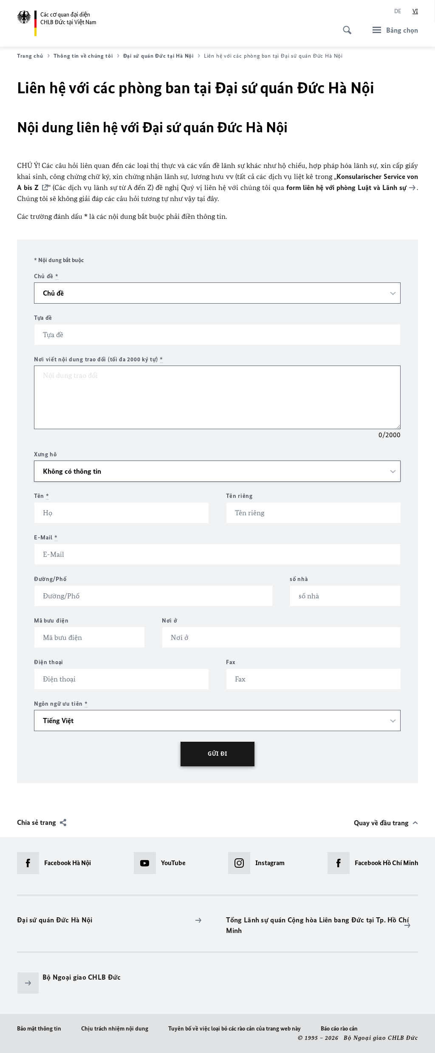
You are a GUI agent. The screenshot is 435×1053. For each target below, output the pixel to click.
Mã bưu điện (51, 620)
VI (415, 11)
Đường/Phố (50, 579)
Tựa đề (43, 317)
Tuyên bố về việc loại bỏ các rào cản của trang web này (234, 1028)
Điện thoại (48, 662)
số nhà (299, 579)
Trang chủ (30, 56)
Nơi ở (170, 620)
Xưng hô (45, 454)
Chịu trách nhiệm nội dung (114, 1028)
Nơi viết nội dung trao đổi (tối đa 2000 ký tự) (98, 359)
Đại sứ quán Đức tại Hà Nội (158, 56)
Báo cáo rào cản (339, 1028)
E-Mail (46, 537)
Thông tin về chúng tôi (83, 56)
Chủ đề (46, 276)
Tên (41, 496)
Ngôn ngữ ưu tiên (61, 703)
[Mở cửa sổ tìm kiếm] (344, 25)
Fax (230, 662)
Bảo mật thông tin (39, 1028)
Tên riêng (239, 496)
